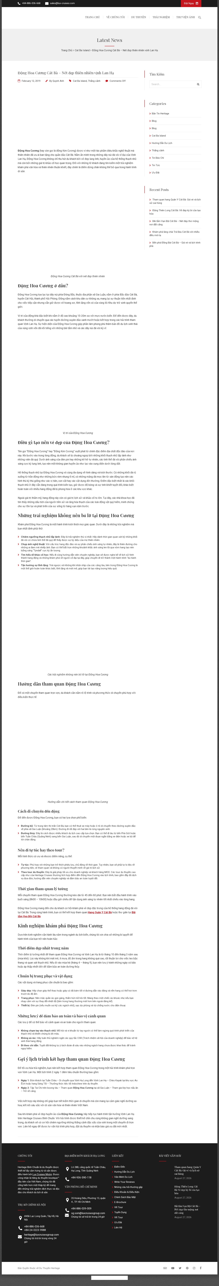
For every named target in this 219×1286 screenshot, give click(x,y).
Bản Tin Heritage (160, 113)
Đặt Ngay (189, 3)
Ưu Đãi (155, 172)
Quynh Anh (58, 80)
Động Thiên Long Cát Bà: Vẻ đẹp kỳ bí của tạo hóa (186, 1190)
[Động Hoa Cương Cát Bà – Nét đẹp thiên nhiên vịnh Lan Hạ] (78, 142)
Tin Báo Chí (158, 157)
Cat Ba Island (80, 80)
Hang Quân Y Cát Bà (100, 912)
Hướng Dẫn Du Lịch (162, 143)
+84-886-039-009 (81, 1208)
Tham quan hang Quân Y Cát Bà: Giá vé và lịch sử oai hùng (187, 1170)
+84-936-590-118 (81, 1177)
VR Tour (118, 1207)
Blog (154, 120)
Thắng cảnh (94, 80)
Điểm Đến (119, 1166)
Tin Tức (156, 165)
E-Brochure (120, 1202)
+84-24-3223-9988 (35, 1230)
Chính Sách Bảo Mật (125, 1197)
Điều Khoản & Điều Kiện (126, 1192)
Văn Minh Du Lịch (123, 1177)
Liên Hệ (118, 1227)
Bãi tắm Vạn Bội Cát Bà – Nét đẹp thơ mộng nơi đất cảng (187, 1209)
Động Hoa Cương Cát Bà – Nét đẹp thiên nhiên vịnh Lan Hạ (66, 72)
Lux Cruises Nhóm (42, 1174)
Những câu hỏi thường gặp (128, 1187)
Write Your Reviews (124, 1181)
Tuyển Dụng (120, 1212)
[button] (199, 18)
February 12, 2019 (31, 80)
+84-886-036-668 (34, 1226)
